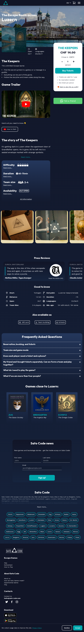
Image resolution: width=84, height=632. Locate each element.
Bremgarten (11, 520)
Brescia (25, 537)
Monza (75, 531)
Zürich (10, 514)
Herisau (9, 526)
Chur (49, 520)
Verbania (66, 531)
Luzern (31, 520)
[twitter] (6, 601)
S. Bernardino (72, 526)
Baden (66, 514)
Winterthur (33, 531)
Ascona (61, 526)
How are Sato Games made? (14, 580)
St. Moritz (73, 520)
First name (18, 457)
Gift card (25, 322)
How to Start (11, 129)
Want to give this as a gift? (69, 87)
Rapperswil (20, 514)
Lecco (7, 537)
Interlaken (41, 520)
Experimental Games (11, 582)
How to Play (8, 567)
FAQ (5, 585)
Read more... (26, 157)
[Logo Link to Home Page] (5, 3)
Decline (67, 628)
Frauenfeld (20, 526)
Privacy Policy (37, 628)
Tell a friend (70, 101)
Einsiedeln (41, 514)
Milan (42, 531)
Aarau (74, 514)
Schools (62, 322)
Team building (43, 322)
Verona (61, 537)
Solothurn (22, 520)
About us (7, 578)
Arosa (57, 520)
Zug (50, 514)
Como (50, 531)
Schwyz (57, 514)
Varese (57, 531)
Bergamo (16, 537)
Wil (25, 531)
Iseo (33, 537)
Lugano (42, 526)
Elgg (18, 531)
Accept (77, 628)
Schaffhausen (32, 526)
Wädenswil (31, 514)
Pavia (77, 537)
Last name (46, 457)
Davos (64, 520)
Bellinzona (9, 531)
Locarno (52, 526)
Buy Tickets (67, 70)
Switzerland (8, 565)
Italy (5, 563)
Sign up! (42, 477)
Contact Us (8, 596)
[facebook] (11, 601)
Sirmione (41, 537)
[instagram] (16, 601)
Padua (70, 537)
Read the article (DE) (56, 278)
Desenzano (51, 537)
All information (26, 199)
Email (24, 465)
